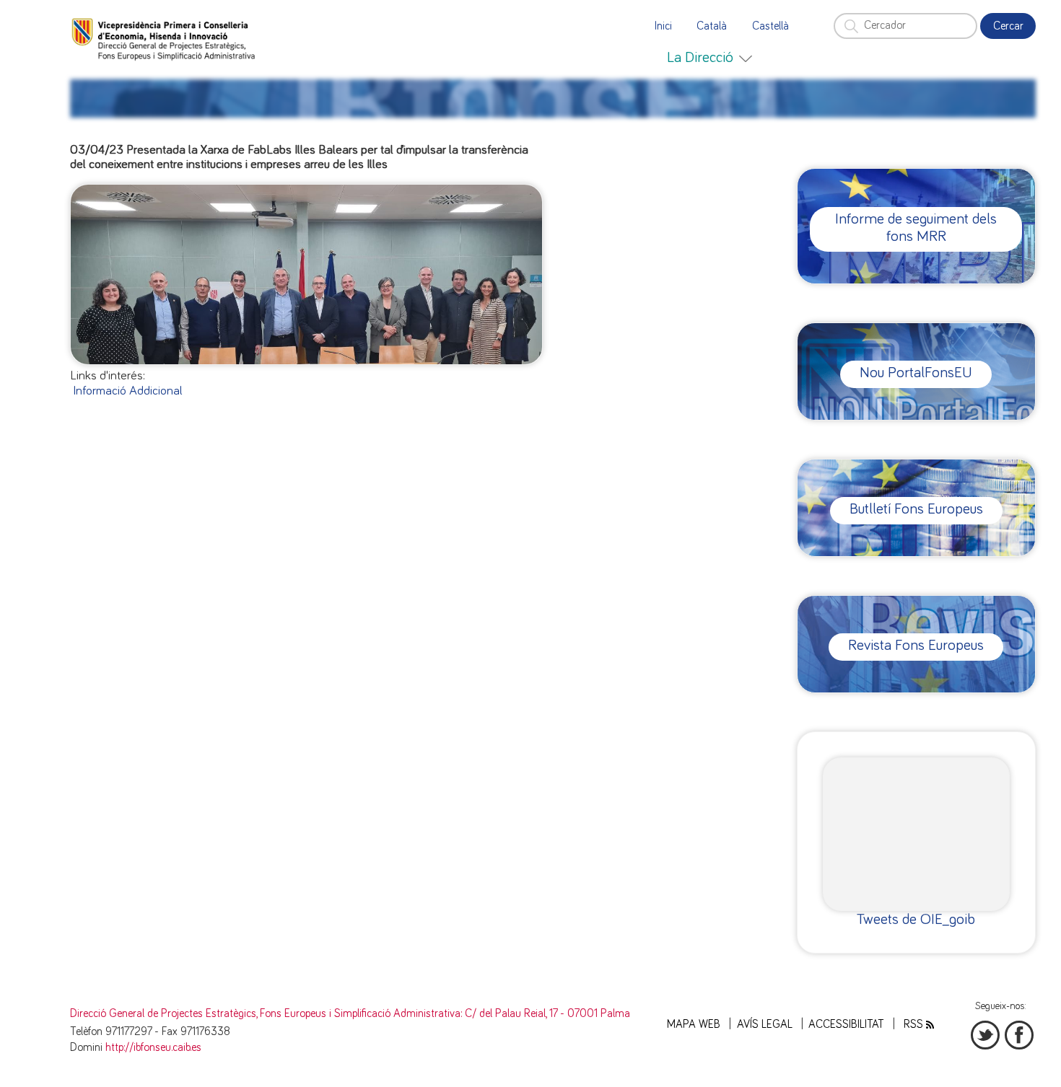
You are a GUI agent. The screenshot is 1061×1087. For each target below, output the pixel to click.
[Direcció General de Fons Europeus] (165, 38)
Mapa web (693, 1024)
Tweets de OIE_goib (916, 919)
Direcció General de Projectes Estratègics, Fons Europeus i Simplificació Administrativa (265, 1013)
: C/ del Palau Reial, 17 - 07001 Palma (545, 1013)
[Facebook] (1019, 1035)
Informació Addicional (128, 390)
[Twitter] (985, 1035)
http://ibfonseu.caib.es (153, 1047)
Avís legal (765, 1024)
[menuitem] (709, 58)
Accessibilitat (846, 1024)
